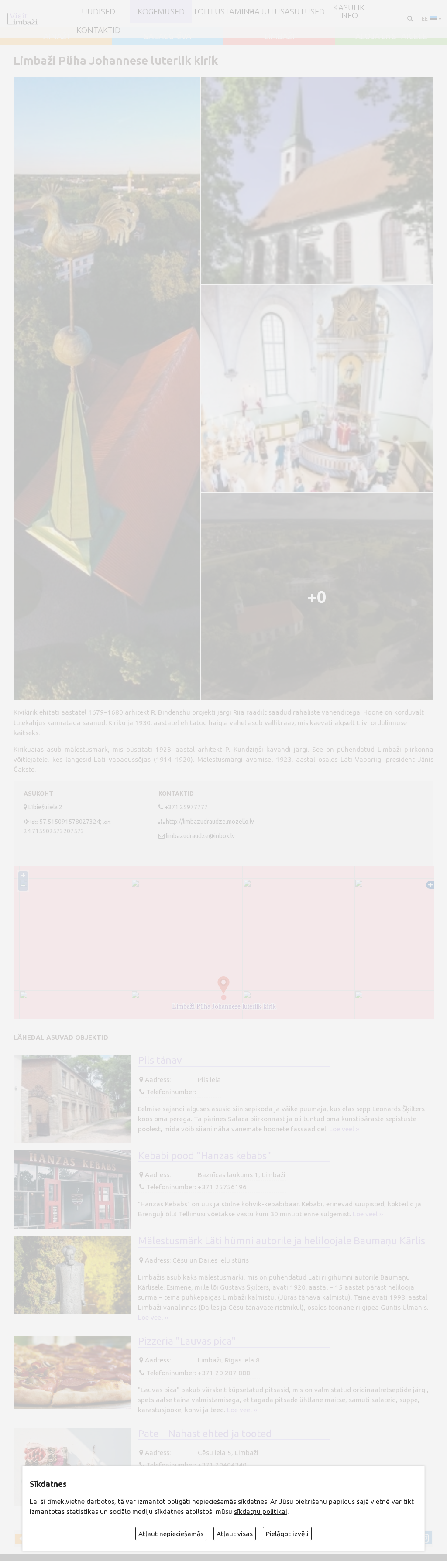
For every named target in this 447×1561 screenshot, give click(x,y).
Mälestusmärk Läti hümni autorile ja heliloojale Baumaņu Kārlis (281, 1240)
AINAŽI (56, 36)
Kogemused (161, 11)
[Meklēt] (409, 18)
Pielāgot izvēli (287, 1533)
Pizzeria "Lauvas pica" (187, 1340)
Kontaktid (98, 30)
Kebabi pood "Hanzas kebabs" (204, 1155)
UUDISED (98, 11)
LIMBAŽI (279, 36)
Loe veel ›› (344, 1129)
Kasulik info (348, 11)
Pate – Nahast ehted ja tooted (205, 1433)
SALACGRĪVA (167, 36)
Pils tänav (160, 1059)
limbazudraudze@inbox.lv (200, 835)
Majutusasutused (286, 11)
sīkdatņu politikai (260, 1511)
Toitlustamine (223, 11)
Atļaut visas (235, 1533)
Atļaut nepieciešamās (170, 1533)
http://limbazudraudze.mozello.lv (210, 821)
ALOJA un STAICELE (391, 36)
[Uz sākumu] (22, 19)
